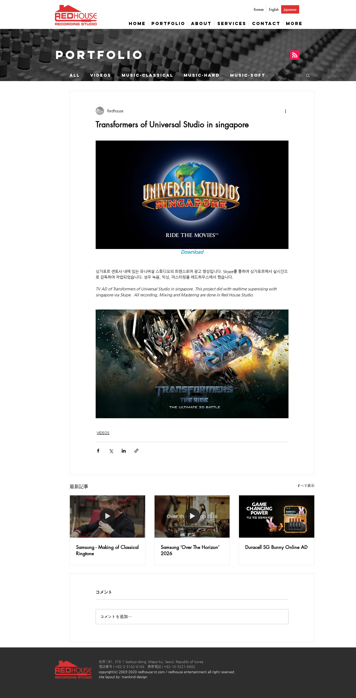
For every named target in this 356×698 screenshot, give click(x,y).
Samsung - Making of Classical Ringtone (107, 550)
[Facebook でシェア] (98, 450)
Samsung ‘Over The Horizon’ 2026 (190, 550)
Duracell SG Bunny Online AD (276, 547)
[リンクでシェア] (136, 450)
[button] (307, 75)
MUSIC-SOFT (247, 75)
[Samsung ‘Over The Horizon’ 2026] (192, 516)
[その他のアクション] (285, 111)
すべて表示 (306, 485)
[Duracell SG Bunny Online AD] (276, 516)
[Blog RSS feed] (294, 55)
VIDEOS (100, 75)
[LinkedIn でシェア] (123, 450)
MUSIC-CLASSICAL (147, 75)
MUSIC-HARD (202, 75)
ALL (75, 75)
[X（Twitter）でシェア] (110, 450)
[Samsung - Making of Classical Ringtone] (107, 516)
